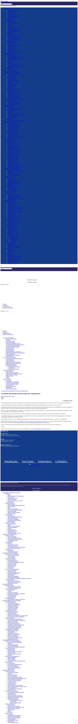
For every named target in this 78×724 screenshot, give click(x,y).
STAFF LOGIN (36, 490)
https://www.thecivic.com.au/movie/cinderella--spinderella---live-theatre (32, 422)
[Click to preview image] (14, 391)
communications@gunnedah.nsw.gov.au (40, 429)
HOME (4, 304)
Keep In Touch (6, 306)
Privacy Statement (36, 488)
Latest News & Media (8, 307)
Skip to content (4, 1)
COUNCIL (5, 305)
